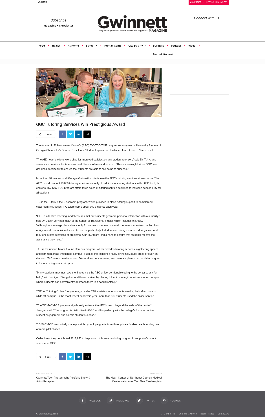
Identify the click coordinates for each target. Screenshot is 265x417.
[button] (82, 2)
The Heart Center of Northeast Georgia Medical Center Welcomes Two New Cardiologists (134, 379)
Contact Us (223, 413)
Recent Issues (207, 413)
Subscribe (58, 20)
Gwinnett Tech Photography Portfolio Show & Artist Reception (63, 379)
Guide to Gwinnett (188, 413)
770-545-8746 (168, 413)
